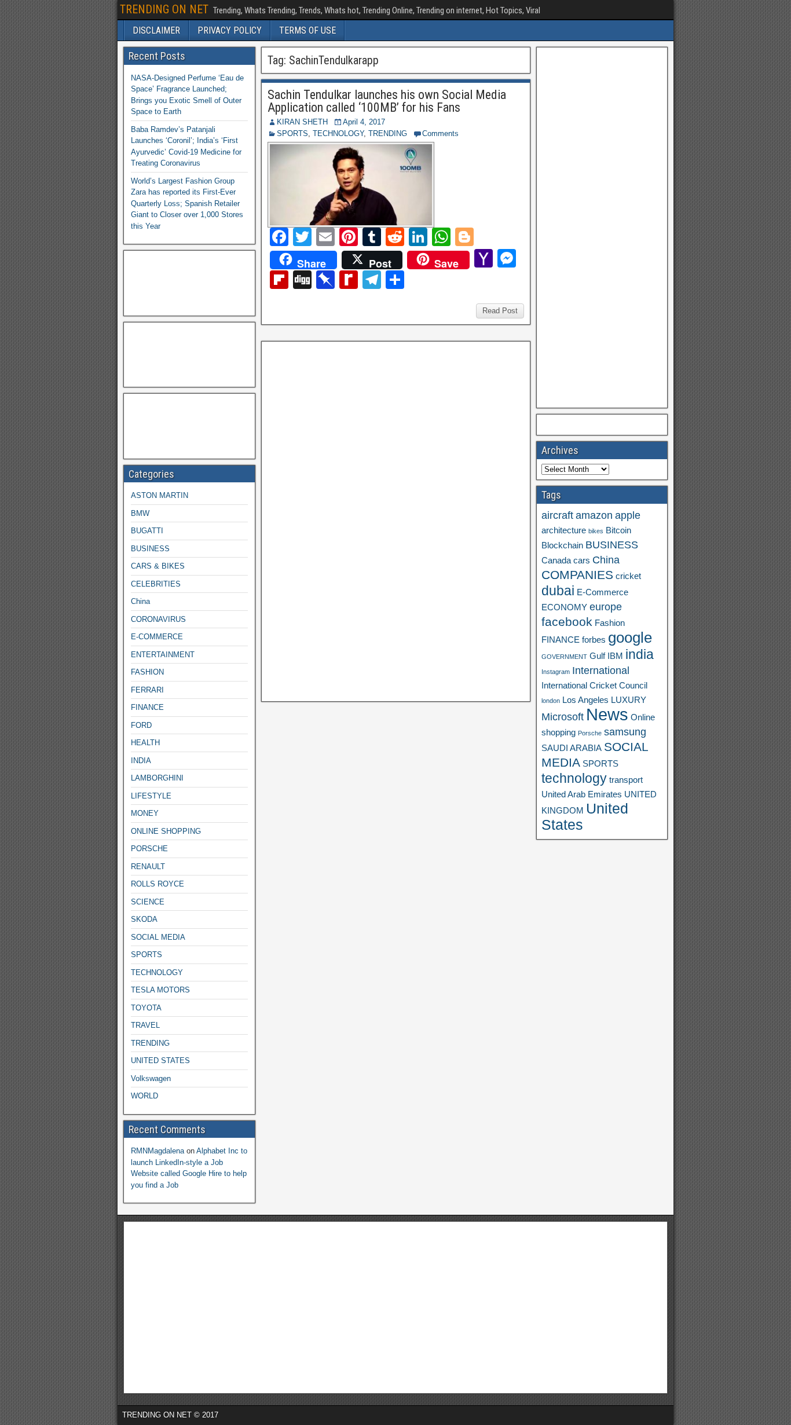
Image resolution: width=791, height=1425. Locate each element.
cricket (628, 576)
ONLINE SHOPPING (166, 831)
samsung (625, 732)
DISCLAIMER (156, 30)
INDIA (141, 760)
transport (626, 780)
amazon (594, 515)
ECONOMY (564, 607)
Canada (556, 560)
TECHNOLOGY (338, 133)
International (600, 670)
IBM (615, 656)
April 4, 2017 (364, 122)
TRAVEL (145, 1025)
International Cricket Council (594, 685)
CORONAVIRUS (158, 619)
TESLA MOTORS (160, 990)
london (550, 700)
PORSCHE (149, 848)
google (630, 637)
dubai (557, 590)
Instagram (555, 671)
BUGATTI (147, 530)
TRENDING (387, 133)
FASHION (147, 672)
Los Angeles (585, 700)
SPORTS (292, 133)
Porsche (590, 733)
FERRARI (147, 690)
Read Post (500, 310)
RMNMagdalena (157, 1150)
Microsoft (562, 717)
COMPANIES (577, 574)
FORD (141, 725)
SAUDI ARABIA (571, 748)
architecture (563, 530)
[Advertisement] (353, 520)
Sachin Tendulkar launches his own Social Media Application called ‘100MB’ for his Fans (387, 101)
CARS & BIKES (158, 566)
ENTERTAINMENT (163, 654)
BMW (140, 513)
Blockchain (562, 545)
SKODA (144, 919)
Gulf (597, 656)
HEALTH (145, 742)
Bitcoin (618, 530)
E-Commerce (602, 592)
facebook (566, 621)
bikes (595, 530)
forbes (594, 639)
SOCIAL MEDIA (158, 937)
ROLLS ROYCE (157, 884)
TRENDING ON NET (164, 9)
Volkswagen (151, 1078)
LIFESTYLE (151, 796)
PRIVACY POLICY (229, 30)
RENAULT (148, 866)
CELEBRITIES (156, 584)
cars (581, 560)
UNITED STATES (160, 1060)
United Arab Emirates (581, 794)
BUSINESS (150, 548)
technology (574, 778)
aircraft (557, 515)
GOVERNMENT (564, 656)
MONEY (145, 813)
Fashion (610, 623)
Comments (440, 133)
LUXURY (628, 700)
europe (605, 607)
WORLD (144, 1095)
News (607, 714)
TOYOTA (146, 1007)
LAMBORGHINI (157, 778)
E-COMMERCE (157, 636)
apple (627, 515)
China (140, 601)
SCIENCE (147, 902)
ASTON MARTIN (159, 495)
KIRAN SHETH (302, 122)
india (639, 654)
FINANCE (147, 707)
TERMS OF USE (307, 30)
